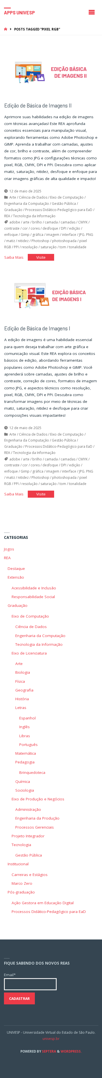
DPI (63, 228)
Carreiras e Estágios (30, 874)
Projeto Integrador (28, 835)
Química (22, 781)
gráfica (37, 234)
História (22, 698)
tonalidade (77, 247)
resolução (30, 247)
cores (35, 228)
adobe (14, 222)
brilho (37, 222)
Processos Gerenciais (34, 827)
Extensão (16, 577)
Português (28, 744)
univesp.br (51, 1038)
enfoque (11, 234)
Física (20, 681)
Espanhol (27, 718)
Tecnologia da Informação (34, 216)
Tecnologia (21, 844)
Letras (20, 707)
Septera (48, 1051)
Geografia (24, 690)
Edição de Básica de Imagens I (37, 328)
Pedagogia (25, 762)
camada (51, 222)
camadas (68, 222)
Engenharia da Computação (26, 203)
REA (7, 216)
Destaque (16, 568)
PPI (16, 247)
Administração (28, 809)
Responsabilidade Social (33, 596)
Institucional (18, 863)
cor (25, 228)
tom (63, 247)
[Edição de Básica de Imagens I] (51, 295)
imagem (52, 234)
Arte (12, 197)
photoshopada (64, 240)
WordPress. (71, 1051)
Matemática (25, 753)
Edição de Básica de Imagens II (38, 105)
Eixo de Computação (67, 197)
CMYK (83, 222)
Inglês (24, 726)
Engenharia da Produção (37, 818)
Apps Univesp (19, 12)
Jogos (9, 549)
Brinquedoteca (32, 772)
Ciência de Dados (33, 197)
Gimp (25, 234)
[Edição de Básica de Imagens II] (51, 72)
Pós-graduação (21, 892)
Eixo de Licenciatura (29, 653)
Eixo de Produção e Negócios (38, 799)
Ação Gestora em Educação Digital (43, 902)
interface (69, 234)
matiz (10, 240)
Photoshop (40, 240)
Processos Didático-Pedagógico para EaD (58, 209)
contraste (12, 228)
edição (74, 228)
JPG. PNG (86, 234)
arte (26, 222)
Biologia (22, 672)
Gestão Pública (64, 203)
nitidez (23, 240)
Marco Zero (22, 883)
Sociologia (24, 790)
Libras (24, 735)
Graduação (13, 209)
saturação (49, 247)
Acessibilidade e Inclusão (34, 587)
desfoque (50, 228)
